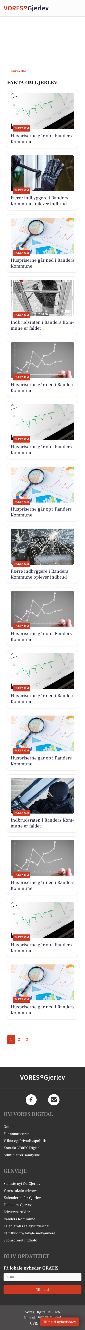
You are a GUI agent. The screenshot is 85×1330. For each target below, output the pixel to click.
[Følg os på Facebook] (31, 1099)
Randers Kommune (19, 1219)
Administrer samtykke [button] (22, 1155)
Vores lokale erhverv (20, 1190)
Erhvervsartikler (17, 1212)
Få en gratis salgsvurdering (26, 1226)
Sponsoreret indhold (20, 1240)
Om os (9, 1126)
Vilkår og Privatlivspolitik (25, 1140)
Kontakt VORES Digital (22, 1148)
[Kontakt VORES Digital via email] (54, 1099)
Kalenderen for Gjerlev (22, 1197)
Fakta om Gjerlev (18, 1204)
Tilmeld (42, 1289)
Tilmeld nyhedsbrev (59, 1322)
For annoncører (16, 1133)
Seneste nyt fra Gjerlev (22, 1183)
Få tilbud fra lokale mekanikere (29, 1233)
